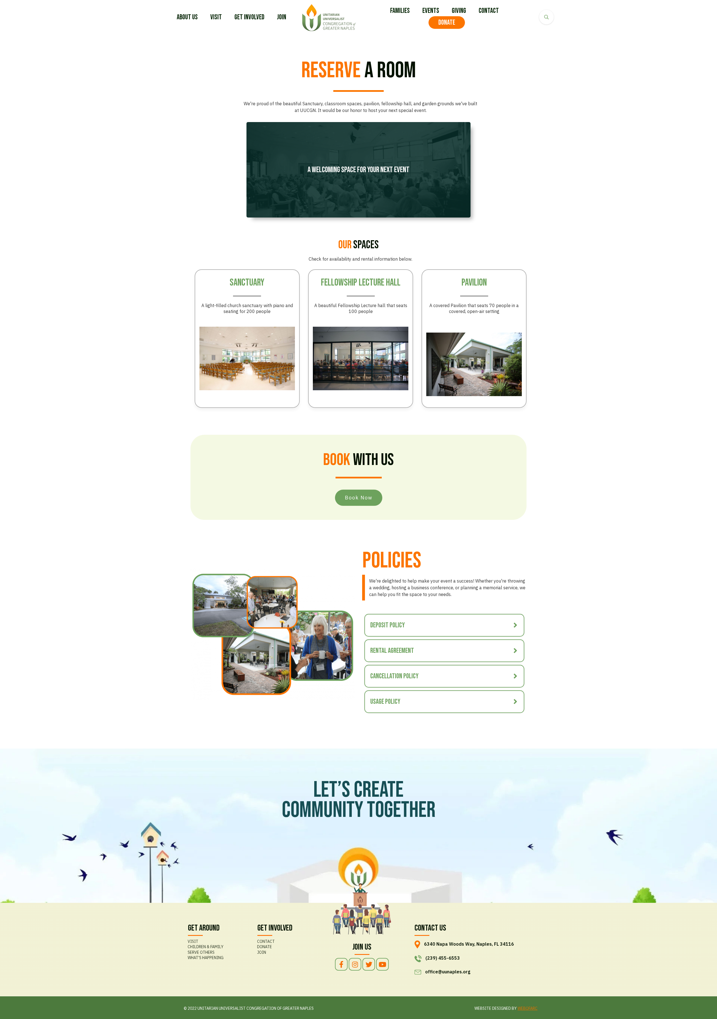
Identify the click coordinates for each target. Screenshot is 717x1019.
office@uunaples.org (447, 971)
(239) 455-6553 (442, 958)
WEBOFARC (527, 1008)
